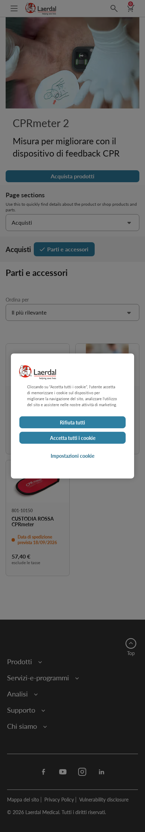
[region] (72, 416)
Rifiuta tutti (72, 422)
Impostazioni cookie (72, 455)
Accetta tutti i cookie (72, 437)
